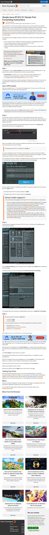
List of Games (16, 325)
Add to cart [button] (43, 1)
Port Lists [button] (10, 10)
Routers (8, 14)
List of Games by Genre (20, 327)
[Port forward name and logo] (6, 1)
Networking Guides (14, 531)
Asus (12, 14)
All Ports (23, 531)
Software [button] (17, 10)
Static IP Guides (29, 77)
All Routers (23, 529)
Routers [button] (5, 10)
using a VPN (14, 88)
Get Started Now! (8, 58)
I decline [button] (35, 527)
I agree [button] (30, 527)
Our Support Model (14, 529)
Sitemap (23, 524)
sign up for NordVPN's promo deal (16, 333)
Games (22, 532)
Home (3, 14)
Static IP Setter (20, 74)
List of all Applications (16, 328)
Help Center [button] (24, 10)
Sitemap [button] (31, 10)
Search (44, 6)
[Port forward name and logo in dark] (10, 6)
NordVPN (15, 102)
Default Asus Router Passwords (30, 205)
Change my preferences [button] (34, 530)
